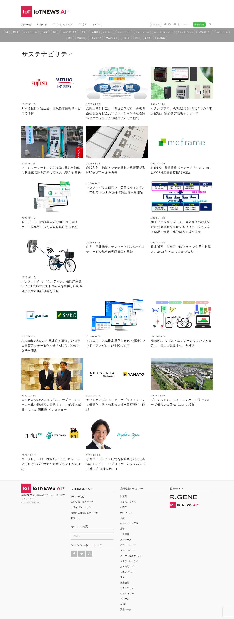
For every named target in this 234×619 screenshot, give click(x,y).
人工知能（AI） (204, 32)
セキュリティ (95, 38)
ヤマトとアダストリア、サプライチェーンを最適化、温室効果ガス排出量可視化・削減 (115, 404)
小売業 (45, 32)
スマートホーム (142, 32)
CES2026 (161, 38)
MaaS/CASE (126, 512)
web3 (137, 38)
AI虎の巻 (42, 24)
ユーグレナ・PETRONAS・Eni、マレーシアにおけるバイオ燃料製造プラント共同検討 (51, 463)
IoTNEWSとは (78, 496)
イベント (97, 24)
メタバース (107, 32)
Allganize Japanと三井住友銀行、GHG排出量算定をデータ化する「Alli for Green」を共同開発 (51, 345)
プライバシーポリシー (82, 507)
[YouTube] (89, 554)
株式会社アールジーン (47, 495)
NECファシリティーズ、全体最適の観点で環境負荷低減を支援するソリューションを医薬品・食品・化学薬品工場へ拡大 (180, 226)
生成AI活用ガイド (63, 24)
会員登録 (199, 24)
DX (6, 32)
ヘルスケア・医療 (69, 32)
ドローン (126, 38)
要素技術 (81, 38)
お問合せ (75, 518)
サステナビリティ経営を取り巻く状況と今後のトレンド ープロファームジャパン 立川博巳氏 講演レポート (116, 463)
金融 (54, 32)
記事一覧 (26, 24)
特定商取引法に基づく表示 (84, 512)
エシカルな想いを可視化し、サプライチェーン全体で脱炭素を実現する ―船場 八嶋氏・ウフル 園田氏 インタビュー (51, 404)
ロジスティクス (30, 32)
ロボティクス (222, 32)
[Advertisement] (155, 12)
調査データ (125, 609)
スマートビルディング (163, 32)
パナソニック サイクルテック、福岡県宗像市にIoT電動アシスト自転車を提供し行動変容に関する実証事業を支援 (52, 286)
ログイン (186, 25)
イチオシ (148, 38)
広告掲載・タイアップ (82, 502)
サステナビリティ (185, 32)
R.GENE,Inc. (34, 502)
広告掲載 (155, 25)
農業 (83, 32)
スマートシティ (124, 32)
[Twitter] (81, 554)
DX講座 (82, 24)
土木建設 (94, 32)
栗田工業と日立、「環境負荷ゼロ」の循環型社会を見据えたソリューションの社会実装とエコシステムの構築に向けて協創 (115, 113)
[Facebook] (74, 554)
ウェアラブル (111, 38)
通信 (70, 38)
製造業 (16, 32)
